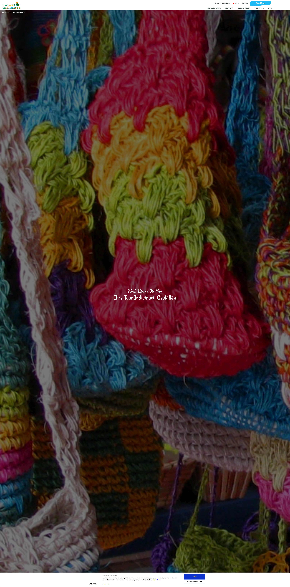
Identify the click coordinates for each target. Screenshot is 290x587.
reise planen (260, 3)
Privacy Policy (157, 579)
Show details (106, 584)
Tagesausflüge (213, 8)
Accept (195, 576)
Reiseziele (259, 8)
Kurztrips (229, 8)
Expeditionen (244, 8)
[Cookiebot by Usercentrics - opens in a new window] (92, 584)
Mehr (270, 8)
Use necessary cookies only (194, 581)
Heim (3, 12)
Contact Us (7, 12)
